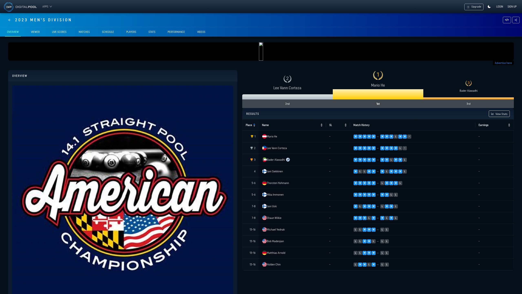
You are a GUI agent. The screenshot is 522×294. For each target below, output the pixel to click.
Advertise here (503, 63)
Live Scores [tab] (59, 31)
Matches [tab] (84, 31)
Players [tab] (131, 31)
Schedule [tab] (108, 31)
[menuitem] (47, 6)
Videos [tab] (201, 31)
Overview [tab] (13, 31)
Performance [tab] (176, 31)
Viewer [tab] (35, 31)
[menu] (46, 6)
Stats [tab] (151, 31)
